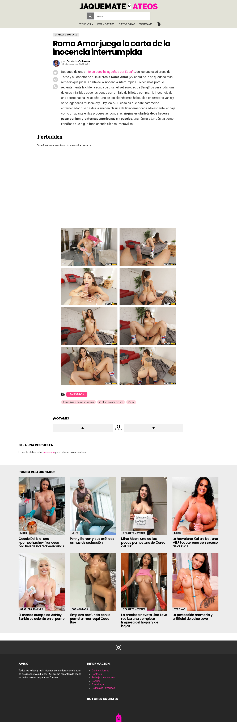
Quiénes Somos (100, 670)
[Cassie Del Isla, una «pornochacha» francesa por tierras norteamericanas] (42, 506)
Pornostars (106, 24)
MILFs (23, 533)
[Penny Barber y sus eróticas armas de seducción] (93, 506)
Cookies (96, 681)
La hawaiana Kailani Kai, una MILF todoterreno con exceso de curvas (195, 542)
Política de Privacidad (103, 688)
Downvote (154, 428)
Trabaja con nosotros (103, 677)
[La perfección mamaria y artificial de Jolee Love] (195, 582)
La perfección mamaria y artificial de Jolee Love (192, 617)
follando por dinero (112, 402)
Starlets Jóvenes (134, 533)
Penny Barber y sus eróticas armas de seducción (92, 540)
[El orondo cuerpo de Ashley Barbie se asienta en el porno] (42, 582)
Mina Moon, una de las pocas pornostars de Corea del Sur (143, 542)
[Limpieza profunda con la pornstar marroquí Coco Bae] (93, 582)
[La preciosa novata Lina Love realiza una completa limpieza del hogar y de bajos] (144, 582)
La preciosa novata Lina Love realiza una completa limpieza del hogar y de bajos (144, 620)
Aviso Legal (98, 684)
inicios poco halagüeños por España (110, 72)
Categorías (126, 24)
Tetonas (179, 609)
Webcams (146, 24)
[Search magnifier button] (90, 16)
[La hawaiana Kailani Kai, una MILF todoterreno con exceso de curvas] (195, 506)
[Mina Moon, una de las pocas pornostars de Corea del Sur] (144, 506)
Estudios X (85, 24)
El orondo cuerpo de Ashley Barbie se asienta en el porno (41, 617)
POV (132, 402)
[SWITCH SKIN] (159, 24)
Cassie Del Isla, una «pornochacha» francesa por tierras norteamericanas (41, 542)
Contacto (97, 674)
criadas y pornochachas (79, 402)
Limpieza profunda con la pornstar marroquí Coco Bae (90, 619)
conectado (49, 452)
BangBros (77, 394)
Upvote (83, 428)
